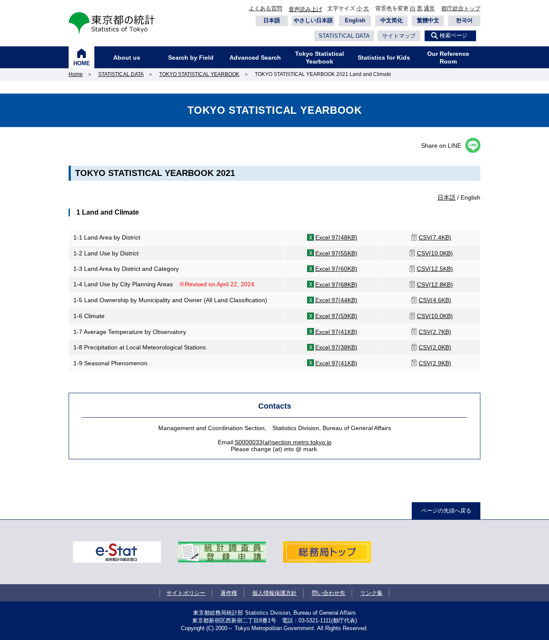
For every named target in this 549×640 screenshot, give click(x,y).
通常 (429, 8)
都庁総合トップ (460, 8)
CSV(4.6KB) (435, 300)
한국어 (464, 20)
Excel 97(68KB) (336, 284)
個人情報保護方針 (274, 593)
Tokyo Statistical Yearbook (319, 57)
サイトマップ (399, 36)
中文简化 (391, 20)
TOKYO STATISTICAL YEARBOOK (199, 74)
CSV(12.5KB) (435, 268)
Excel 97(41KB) (336, 331)
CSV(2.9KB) (435, 363)
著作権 (228, 593)
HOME (81, 63)
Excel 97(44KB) (336, 300)
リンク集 (371, 593)
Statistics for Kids (384, 57)
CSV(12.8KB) (435, 284)
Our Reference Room (448, 57)
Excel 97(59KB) (336, 315)
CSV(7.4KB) (435, 237)
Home (76, 74)
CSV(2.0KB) (435, 347)
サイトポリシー (185, 593)
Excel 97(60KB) (336, 268)
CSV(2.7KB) (435, 331)
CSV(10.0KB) (435, 253)
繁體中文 (428, 20)
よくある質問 (265, 8)
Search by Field (191, 57)
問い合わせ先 (328, 593)
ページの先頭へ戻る (446, 510)
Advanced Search (255, 57)
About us (126, 57)
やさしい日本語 (313, 20)
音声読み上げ (305, 9)
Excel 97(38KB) (336, 347)
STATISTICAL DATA (344, 36)
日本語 (271, 20)
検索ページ (454, 35)
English (355, 20)
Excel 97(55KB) (336, 253)
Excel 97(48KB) (336, 237)
